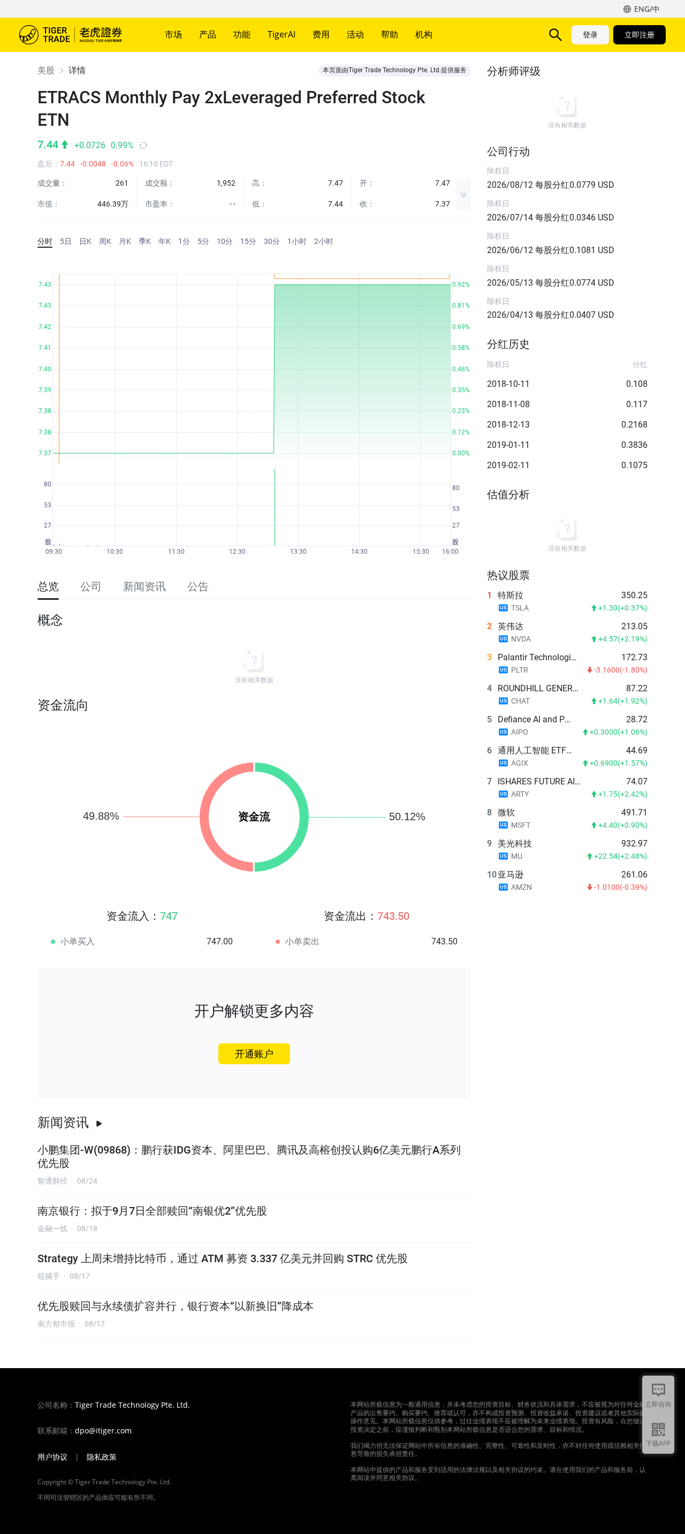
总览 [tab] (48, 586)
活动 (355, 34)
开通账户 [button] (254, 1053)
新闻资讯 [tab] (144, 586)
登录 (590, 34)
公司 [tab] (91, 586)
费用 (321, 34)
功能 (241, 34)
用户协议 (52, 1457)
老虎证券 (78, 34)
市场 (173, 34)
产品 (207, 34)
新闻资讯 (63, 1122)
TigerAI (281, 34)
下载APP (658, 1443)
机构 (423, 34)
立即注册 (639, 34)
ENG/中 (647, 9)
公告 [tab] (198, 586)
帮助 (389, 34)
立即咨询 (658, 1404)
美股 (46, 70)
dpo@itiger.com (103, 1431)
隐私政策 (102, 1457)
